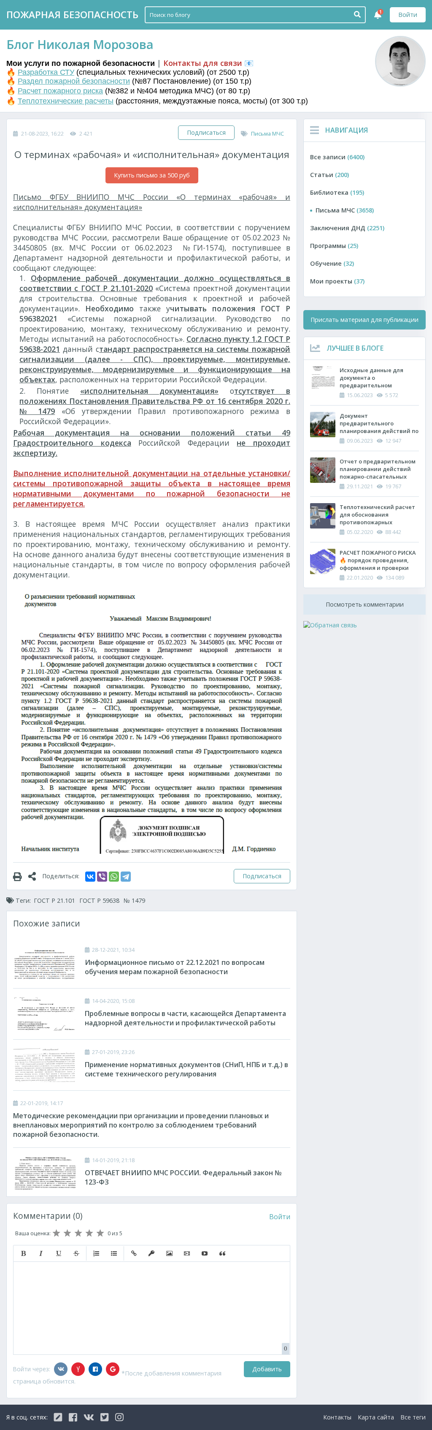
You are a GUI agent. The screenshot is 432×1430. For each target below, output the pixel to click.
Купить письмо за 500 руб (152, 175)
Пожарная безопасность (72, 14)
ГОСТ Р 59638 (99, 900)
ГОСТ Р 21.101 (54, 900)
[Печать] (20, 876)
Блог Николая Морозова (80, 44)
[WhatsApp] (114, 877)
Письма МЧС (267, 133)
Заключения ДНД (347, 228)
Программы (334, 246)
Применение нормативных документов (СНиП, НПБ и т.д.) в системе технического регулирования (186, 1069)
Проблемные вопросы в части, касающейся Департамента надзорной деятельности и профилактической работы (185, 1018)
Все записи (337, 157)
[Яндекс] (78, 1369)
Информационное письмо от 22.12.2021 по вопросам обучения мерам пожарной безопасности (175, 967)
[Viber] (102, 877)
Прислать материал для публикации (364, 320)
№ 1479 (134, 900)
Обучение (332, 263)
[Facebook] (95, 1369)
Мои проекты (337, 281)
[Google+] (112, 1369)
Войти (407, 15)
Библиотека (337, 192)
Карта (376, 1417)
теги (413, 1417)
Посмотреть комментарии (365, 604)
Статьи (329, 175)
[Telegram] (126, 877)
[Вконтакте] (61, 1369)
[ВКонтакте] (90, 877)
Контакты (337, 1417)
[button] (23, 1253)
